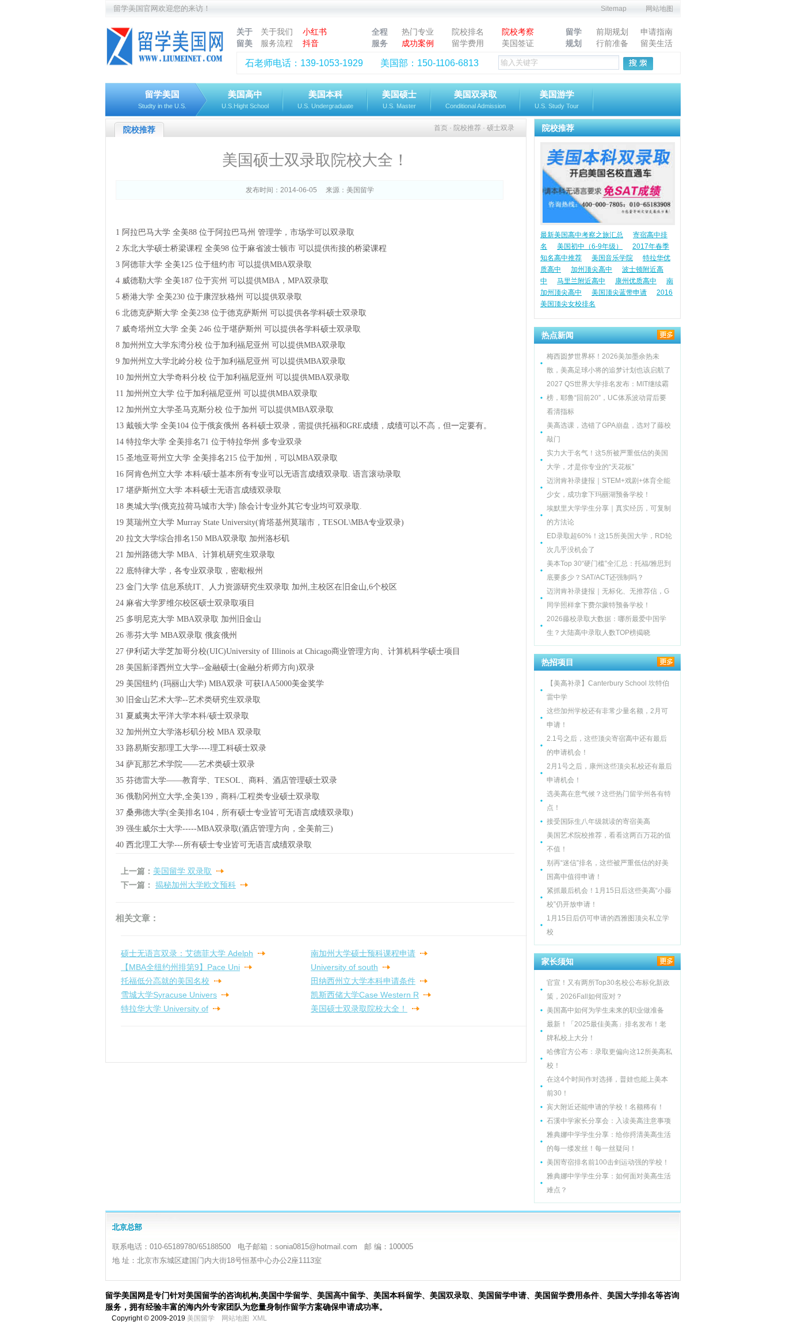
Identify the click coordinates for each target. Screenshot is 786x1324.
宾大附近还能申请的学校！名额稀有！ (605, 1107)
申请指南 (656, 31)
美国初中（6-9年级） (590, 246)
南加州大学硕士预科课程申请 (363, 953)
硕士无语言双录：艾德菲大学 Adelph (187, 953)
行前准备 (612, 43)
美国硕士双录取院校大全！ (359, 1008)
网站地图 (659, 9)
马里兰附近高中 (581, 281)
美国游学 (557, 99)
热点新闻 (557, 335)
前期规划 (612, 31)
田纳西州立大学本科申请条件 (363, 981)
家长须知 (557, 961)
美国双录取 (475, 99)
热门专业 (418, 31)
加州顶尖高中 (591, 269)
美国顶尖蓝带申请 (619, 292)
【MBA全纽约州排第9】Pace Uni (180, 967)
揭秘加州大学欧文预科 (195, 884)
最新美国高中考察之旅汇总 (581, 235)
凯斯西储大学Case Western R (365, 994)
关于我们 (277, 31)
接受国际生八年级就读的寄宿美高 (598, 821)
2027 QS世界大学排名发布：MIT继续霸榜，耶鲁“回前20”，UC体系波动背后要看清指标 (608, 398)
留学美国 (162, 99)
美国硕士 (399, 99)
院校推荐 (558, 127)
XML (260, 1318)
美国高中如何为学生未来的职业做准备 (605, 1010)
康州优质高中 (636, 281)
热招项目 (557, 662)
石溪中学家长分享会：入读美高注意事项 (609, 1121)
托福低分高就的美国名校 (165, 981)
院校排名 (468, 31)
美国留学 (360, 190)
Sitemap (614, 9)
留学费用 (468, 43)
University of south (344, 967)
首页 (441, 128)
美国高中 (245, 99)
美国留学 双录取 (182, 871)
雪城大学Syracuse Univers (169, 994)
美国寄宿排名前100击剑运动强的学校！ (608, 1162)
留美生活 (656, 43)
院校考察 (518, 31)
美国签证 (518, 43)
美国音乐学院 (612, 258)
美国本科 (325, 99)
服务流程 (277, 43)
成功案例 (418, 43)
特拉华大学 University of (164, 1008)
